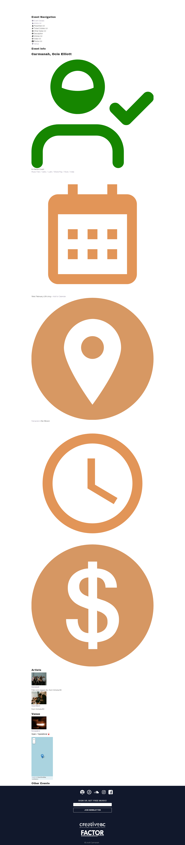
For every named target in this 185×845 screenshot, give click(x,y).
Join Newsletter (92, 810)
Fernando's (36, 421)
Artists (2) (37, 23)
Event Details (39, 21)
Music (33, 172)
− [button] (34, 742)
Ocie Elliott (35, 706)
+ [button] (34, 739)
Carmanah (35, 687)
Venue (36, 44)
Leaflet (34, 777)
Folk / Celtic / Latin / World (48, 172)
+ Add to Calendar (59, 296)
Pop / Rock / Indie (66, 172)
